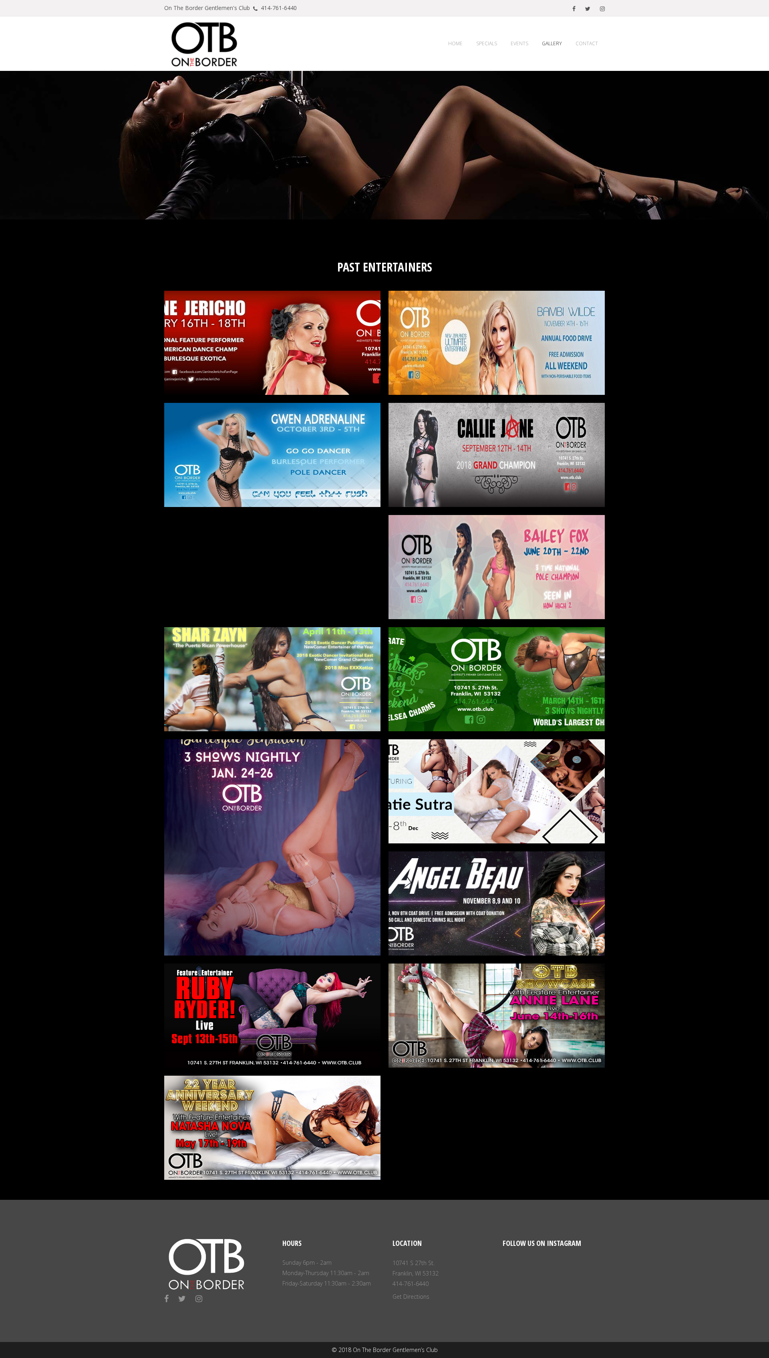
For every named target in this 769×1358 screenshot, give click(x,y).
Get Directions (411, 1296)
